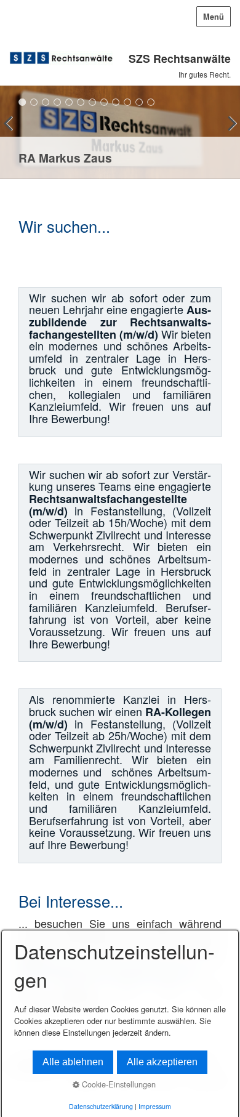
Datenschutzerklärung (101, 1106)
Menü (213, 16)
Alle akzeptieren (162, 1062)
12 (151, 102)
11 (139, 102)
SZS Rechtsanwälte (180, 58)
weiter (227, 135)
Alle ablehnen (72, 1062)
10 (128, 102)
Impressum (154, 1106)
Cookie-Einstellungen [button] (117, 1084)
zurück (12, 135)
